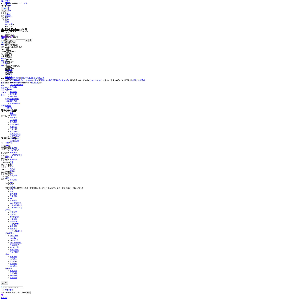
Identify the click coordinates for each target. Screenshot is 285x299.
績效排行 (13, 261)
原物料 (12, 171)
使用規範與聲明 (138, 80)
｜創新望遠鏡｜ (16, 208)
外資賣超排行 (15, 136)
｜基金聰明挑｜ (16, 205)
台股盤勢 (13, 180)
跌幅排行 (13, 129)
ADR (12, 173)
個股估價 (13, 101)
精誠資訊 (34, 83)
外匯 (11, 162)
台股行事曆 (14, 99)
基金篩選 (13, 264)
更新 (28, 292)
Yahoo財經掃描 (15, 243)
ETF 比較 (13, 96)
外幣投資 (13, 273)
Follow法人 (14, 240)
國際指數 (13, 159)
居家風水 (13, 229)
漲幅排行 (13, 127)
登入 (26, 3)
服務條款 (15, 78)
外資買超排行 (15, 134)
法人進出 (13, 117)
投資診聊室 (14, 245)
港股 (11, 166)
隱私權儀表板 (39, 78)
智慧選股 (13, 92)
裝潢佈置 (13, 226)
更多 (3, 283)
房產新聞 (13, 212)
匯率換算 (13, 271)
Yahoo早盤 (14, 236)
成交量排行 (14, 131)
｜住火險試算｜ (16, 231)
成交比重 (13, 120)
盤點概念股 (14, 247)
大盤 (11, 110)
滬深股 (12, 169)
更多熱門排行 (15, 138)
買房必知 (13, 215)
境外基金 (13, 259)
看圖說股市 (14, 250)
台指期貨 (13, 148)
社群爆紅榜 (14, 141)
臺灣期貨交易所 (32, 80)
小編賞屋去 (14, 224)
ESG (11, 198)
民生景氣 (13, 196)
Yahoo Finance (95, 80)
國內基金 (13, 257)
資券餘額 (13, 122)
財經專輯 (13, 87)
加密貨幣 (13, 175)
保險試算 (13, 278)
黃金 (11, 189)
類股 (11, 113)
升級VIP (4, 298)
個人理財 (13, 194)
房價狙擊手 (14, 222)
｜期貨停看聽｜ (16, 155)
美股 (11, 164)
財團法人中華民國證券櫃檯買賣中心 (54, 80)
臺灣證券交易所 (18, 80)
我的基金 (13, 266)
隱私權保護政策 (27, 78)
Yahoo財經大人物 (16, 85)
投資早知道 (14, 252)
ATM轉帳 (13, 275)
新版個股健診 (15, 103)
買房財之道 (14, 217)
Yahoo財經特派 (15, 203)
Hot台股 (13, 238)
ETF (11, 182)
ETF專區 (13, 115)
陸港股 (12, 187)
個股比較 (13, 94)
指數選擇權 (14, 150)
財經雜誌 (13, 201)
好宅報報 (13, 219)
